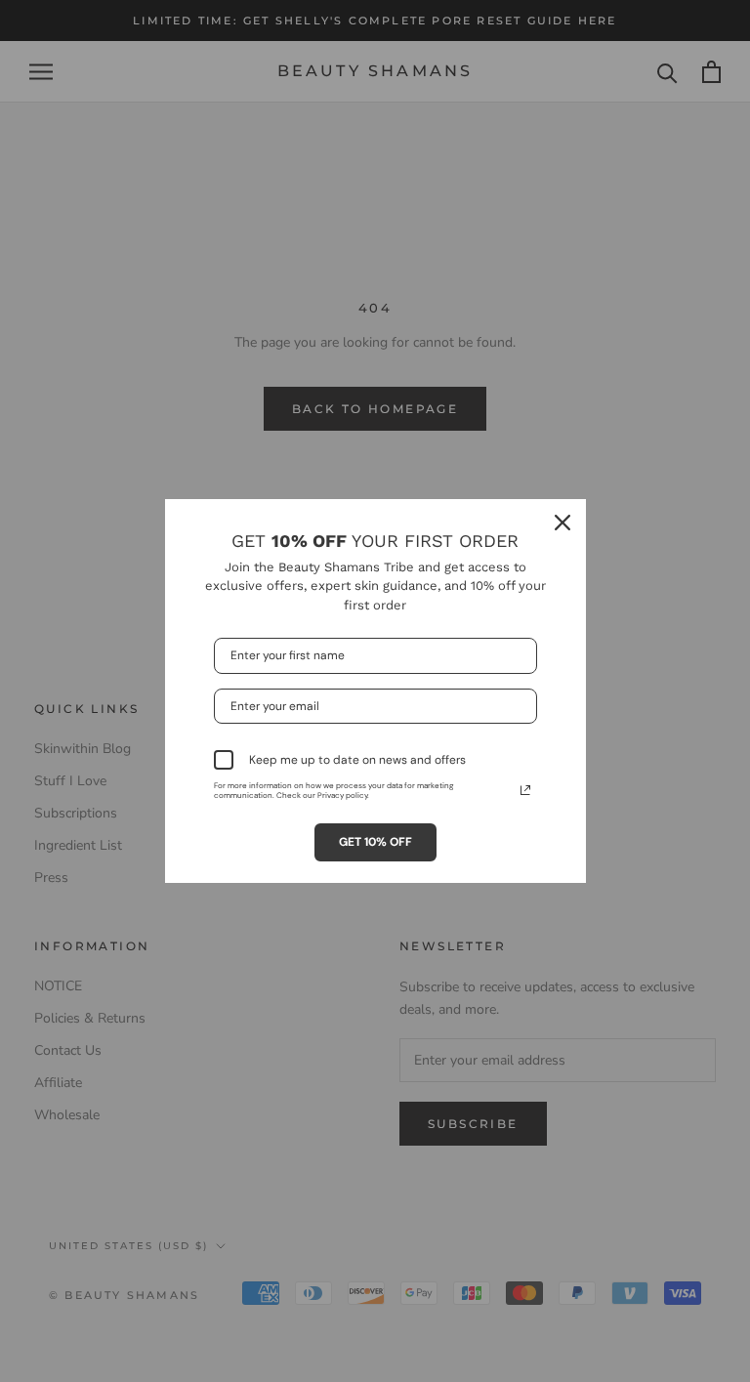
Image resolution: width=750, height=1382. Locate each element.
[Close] (562, 522)
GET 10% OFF (375, 842)
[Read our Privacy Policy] (525, 790)
